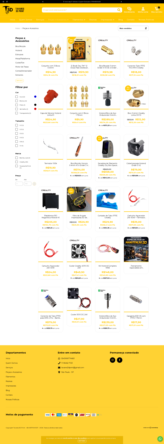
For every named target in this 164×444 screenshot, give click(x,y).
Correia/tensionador (23, 71)
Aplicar (34, 184)
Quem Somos (25, 20)
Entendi (82, 441)
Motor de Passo (22, 67)
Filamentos (78, 20)
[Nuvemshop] (150, 428)
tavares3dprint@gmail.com (72, 367)
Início (12, 20)
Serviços (40, 20)
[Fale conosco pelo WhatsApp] (160, 439)
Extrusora (19, 54)
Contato (131, 20)
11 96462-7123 (67, 363)
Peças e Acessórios (57, 20)
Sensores (19, 75)
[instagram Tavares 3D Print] (3, 2)
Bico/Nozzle (20, 46)
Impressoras (107, 20)
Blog (120, 20)
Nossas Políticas (146, 20)
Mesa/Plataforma (22, 59)
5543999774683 (68, 358)
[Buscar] (119, 10)
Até (25, 179)
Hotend (18, 50)
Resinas (93, 20)
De (16, 179)
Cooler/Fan (19, 63)
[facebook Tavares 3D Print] (7, 2)
